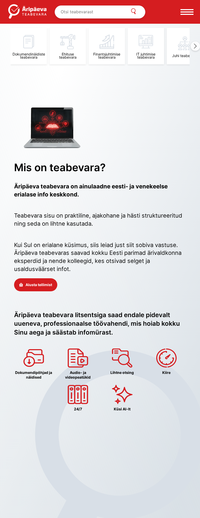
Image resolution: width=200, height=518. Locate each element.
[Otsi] (133, 12)
